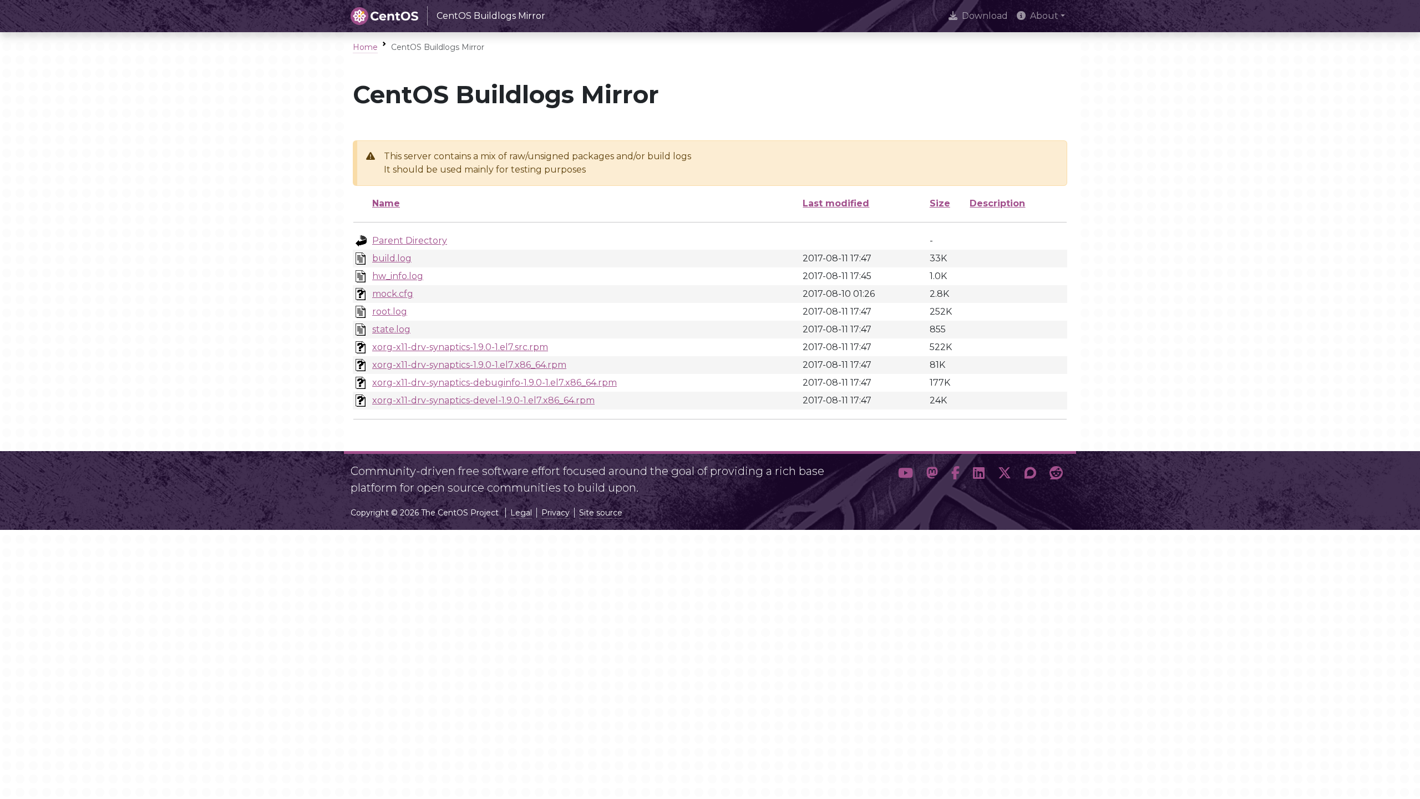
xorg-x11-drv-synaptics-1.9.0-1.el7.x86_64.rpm (469, 365)
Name (386, 203)
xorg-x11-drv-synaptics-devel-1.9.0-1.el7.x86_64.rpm (483, 400)
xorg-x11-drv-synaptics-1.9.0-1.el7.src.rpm (460, 347)
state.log (391, 329)
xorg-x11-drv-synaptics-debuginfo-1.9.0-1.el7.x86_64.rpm (494, 382)
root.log (389, 311)
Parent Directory (409, 240)
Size (940, 203)
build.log (392, 258)
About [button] (1044, 16)
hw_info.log (397, 276)
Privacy (555, 513)
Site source (600, 513)
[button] (905, 475)
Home (365, 47)
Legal (521, 513)
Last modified (836, 203)
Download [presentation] (985, 16)
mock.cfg (392, 294)
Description (997, 203)
